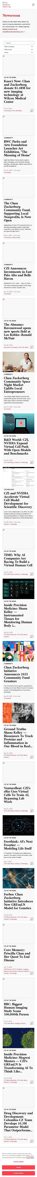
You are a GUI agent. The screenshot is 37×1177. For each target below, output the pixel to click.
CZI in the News (17, 110)
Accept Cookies (18, 1173)
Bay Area (7, 347)
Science (17, 462)
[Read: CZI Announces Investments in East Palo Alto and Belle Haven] (18, 269)
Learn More (30, 1157)
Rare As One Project (10, 971)
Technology (24, 462)
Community (7, 110)
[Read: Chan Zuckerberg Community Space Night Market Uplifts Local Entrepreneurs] (18, 381)
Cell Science (8, 969)
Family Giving (16, 237)
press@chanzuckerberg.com (13, 32)
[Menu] (33, 5)
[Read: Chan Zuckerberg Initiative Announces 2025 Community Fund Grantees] (18, 671)
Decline (18, 1167)
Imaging (25, 969)
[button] (18, 46)
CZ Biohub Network (10, 634)
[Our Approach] (7, 5)
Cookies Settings (18, 1161)
